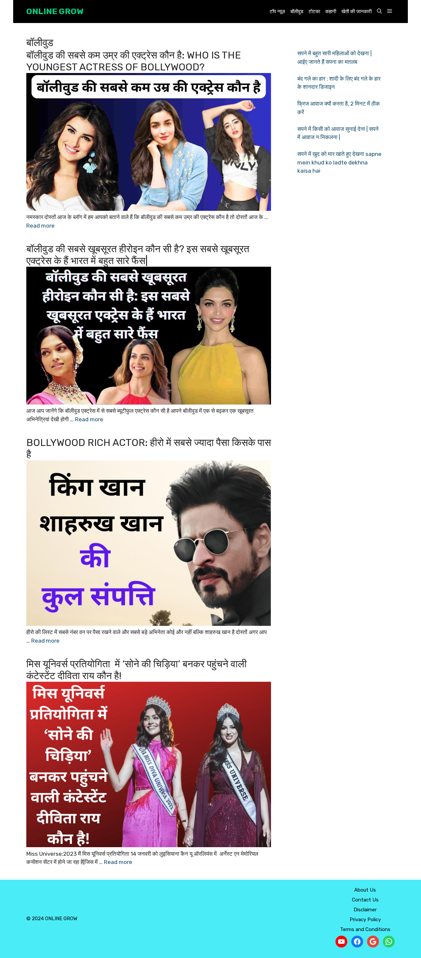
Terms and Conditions (365, 929)
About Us (365, 890)
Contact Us (365, 900)
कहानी (330, 11)
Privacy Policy (365, 919)
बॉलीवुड (296, 11)
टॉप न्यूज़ (277, 11)
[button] (379, 11)
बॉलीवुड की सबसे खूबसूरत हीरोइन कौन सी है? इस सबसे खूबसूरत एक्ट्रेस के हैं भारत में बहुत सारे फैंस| (137, 255)
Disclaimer (365, 910)
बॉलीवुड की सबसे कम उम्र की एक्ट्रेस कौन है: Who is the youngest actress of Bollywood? (133, 61)
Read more (40, 225)
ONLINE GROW (55, 11)
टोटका (314, 11)
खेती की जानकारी (356, 11)
